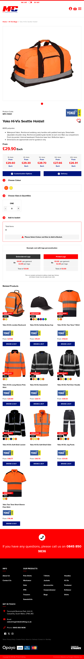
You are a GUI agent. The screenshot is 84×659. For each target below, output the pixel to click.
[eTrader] (76, 648)
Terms (4, 639)
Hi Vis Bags (13, 22)
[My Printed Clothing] (22, 9)
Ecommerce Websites (59, 657)
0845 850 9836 (19, 627)
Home (5, 22)
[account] (70, 8)
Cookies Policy (20, 639)
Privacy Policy (11, 639)
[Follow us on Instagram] (12, 634)
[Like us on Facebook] (5, 634)
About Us (6, 575)
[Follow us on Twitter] (9, 633)
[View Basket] (74, 8)
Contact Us (7, 580)
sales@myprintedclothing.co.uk (19, 622)
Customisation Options (23, 173)
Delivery (63, 173)
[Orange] (6, 188)
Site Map (48, 639)
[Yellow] (11, 188)
